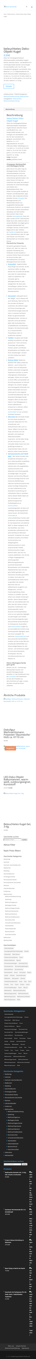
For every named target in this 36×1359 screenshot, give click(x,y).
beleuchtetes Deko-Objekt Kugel (15, 119)
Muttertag (7, 859)
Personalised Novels (10, 880)
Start (5, 14)
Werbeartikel (8, 940)
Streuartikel (12, 264)
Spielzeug (8, 899)
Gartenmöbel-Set (13, 412)
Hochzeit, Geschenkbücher (12, 865)
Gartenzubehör (13, 506)
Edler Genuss (16, 954)
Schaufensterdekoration (13, 923)
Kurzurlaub (22, 972)
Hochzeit (6, 862)
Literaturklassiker (9, 888)
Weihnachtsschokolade (23, 996)
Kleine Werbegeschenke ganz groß (16, 664)
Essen (21, 957)
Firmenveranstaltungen (10, 963)
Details (9, 86)
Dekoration (11, 417)
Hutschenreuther (10, 934)
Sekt (25, 981)
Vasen (20, 987)
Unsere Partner (21, 1346)
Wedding (6, 871)
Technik (6, 984)
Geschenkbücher (9, 874)
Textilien (11, 338)
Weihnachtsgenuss (11, 902)
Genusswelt (12, 296)
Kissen (16, 972)
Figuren (19, 960)
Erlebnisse (7, 891)
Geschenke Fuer (8, 966)
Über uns (11, 1346)
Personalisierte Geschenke (12, 882)
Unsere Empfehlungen (10, 987)
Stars (29, 981)
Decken (26, 951)
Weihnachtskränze (11, 914)
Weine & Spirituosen (9, 999)
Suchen (24, 840)
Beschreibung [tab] (10, 109)
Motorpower (15, 978)
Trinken (22, 984)
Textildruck (12, 232)
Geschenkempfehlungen (21, 966)
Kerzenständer (8, 972)
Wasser (26, 987)
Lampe (6, 975)
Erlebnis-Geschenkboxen (11, 957)
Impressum (25, 1348)
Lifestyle (12, 975)
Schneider (21, 198)
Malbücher (7, 868)
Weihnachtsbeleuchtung (11, 96)
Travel (16, 984)
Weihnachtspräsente (11, 911)
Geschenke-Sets (23, 963)
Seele (20, 981)
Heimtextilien (9, 926)
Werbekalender (18, 216)
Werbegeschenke (10, 905)
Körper (29, 972)
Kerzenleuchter (10, 920)
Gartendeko (11, 515)
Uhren (27, 984)
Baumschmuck (9, 931)
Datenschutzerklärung (12, 1348)
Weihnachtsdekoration (12, 917)
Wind (18, 999)
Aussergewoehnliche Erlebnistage (13, 951)
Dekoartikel (7, 954)
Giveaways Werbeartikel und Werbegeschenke (16, 165)
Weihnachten (11, 14)
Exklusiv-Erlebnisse (9, 960)
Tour (11, 984)
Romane (6, 885)
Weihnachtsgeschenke (12, 908)
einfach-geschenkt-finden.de (20, 1356)
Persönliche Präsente (15, 243)
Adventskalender (10, 928)
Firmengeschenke (9, 877)
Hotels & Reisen (8, 969)
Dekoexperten (17, 441)
